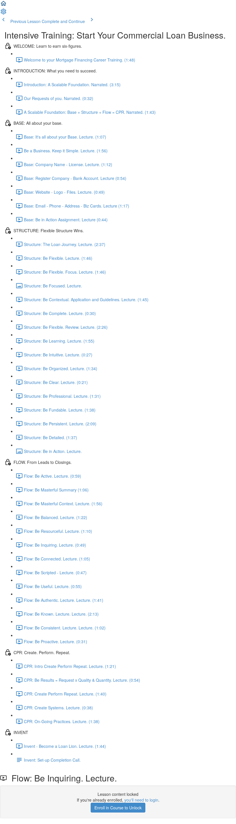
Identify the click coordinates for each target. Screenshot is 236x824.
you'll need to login (141, 800)
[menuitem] (3, 13)
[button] (3, 5)
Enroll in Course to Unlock (118, 807)
